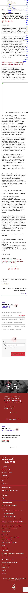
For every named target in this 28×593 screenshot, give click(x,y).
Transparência (5, 478)
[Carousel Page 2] (12, 412)
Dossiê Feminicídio (9, 513)
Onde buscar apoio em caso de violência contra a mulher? (13, 554)
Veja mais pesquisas (12, 419)
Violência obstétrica (7, 540)
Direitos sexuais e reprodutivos (11, 329)
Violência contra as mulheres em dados (12, 519)
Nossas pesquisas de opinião (12, 3)
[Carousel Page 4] (16, 412)
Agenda (4, 573)
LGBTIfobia (21, 315)
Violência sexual (7, 315)
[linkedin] (5, 20)
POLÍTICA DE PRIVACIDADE (10, 491)
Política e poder (20, 326)
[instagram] (5, 15)
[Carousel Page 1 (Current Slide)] (10, 412)
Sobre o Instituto (6, 470)
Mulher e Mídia (6, 326)
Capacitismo (5, 550)
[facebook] (8, 462)
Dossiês (4, 508)
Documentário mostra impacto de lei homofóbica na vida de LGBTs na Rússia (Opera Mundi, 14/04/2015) (12, 261)
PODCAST (5, 495)
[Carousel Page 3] (14, 412)
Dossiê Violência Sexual (10, 516)
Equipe (3, 480)
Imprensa (4, 475)
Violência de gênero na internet (12, 322)
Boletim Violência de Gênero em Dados (12, 522)
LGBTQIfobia (5, 548)
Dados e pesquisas (9, 407)
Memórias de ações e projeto (12, 11)
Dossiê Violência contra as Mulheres (13, 511)
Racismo (4, 319)
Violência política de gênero (9, 542)
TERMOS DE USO (6, 488)
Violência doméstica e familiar (12, 312)
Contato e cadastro (7, 472)
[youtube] (5, 18)
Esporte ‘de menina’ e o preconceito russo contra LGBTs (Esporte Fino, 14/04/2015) (13, 63)
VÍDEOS (4, 498)
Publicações (11, 7)
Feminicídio (13, 319)
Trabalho (22, 319)
